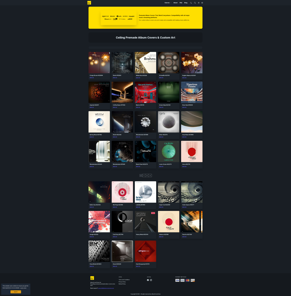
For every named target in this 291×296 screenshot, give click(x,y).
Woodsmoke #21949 (119, 164)
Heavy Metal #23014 (142, 234)
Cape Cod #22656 (164, 205)
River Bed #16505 (187, 105)
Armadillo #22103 (164, 75)
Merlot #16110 (140, 105)
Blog (185, 2)
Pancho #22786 (187, 234)
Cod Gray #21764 (118, 234)
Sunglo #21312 (94, 234)
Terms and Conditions (124, 279)
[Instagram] (151, 280)
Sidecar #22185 (164, 234)
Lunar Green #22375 (165, 164)
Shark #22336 (117, 134)
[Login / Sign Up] (198, 2)
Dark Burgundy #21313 (142, 264)
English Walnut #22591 (189, 75)
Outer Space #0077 (188, 205)
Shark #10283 (117, 75)
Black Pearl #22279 (142, 164)
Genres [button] (167, 2)
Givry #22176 (186, 164)
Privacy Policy (122, 281)
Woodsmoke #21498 (142, 134)
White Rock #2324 (141, 75)
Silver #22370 (163, 134)
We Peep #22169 (118, 205)
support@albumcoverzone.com (106, 288)
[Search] (194, 2)
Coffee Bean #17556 (119, 105)
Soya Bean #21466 (187, 134)
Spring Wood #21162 (96, 134)
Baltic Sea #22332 (95, 205)
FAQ (181, 2)
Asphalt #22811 (94, 105)
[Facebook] (148, 280)
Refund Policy (122, 284)
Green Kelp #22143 (164, 105)
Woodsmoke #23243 (96, 164)
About (175, 2)
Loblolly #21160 (140, 205)
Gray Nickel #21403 (95, 264)
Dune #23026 (117, 264)
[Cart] (202, 2)
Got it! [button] (15, 291)
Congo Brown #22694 (96, 75)
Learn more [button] (23, 288)
